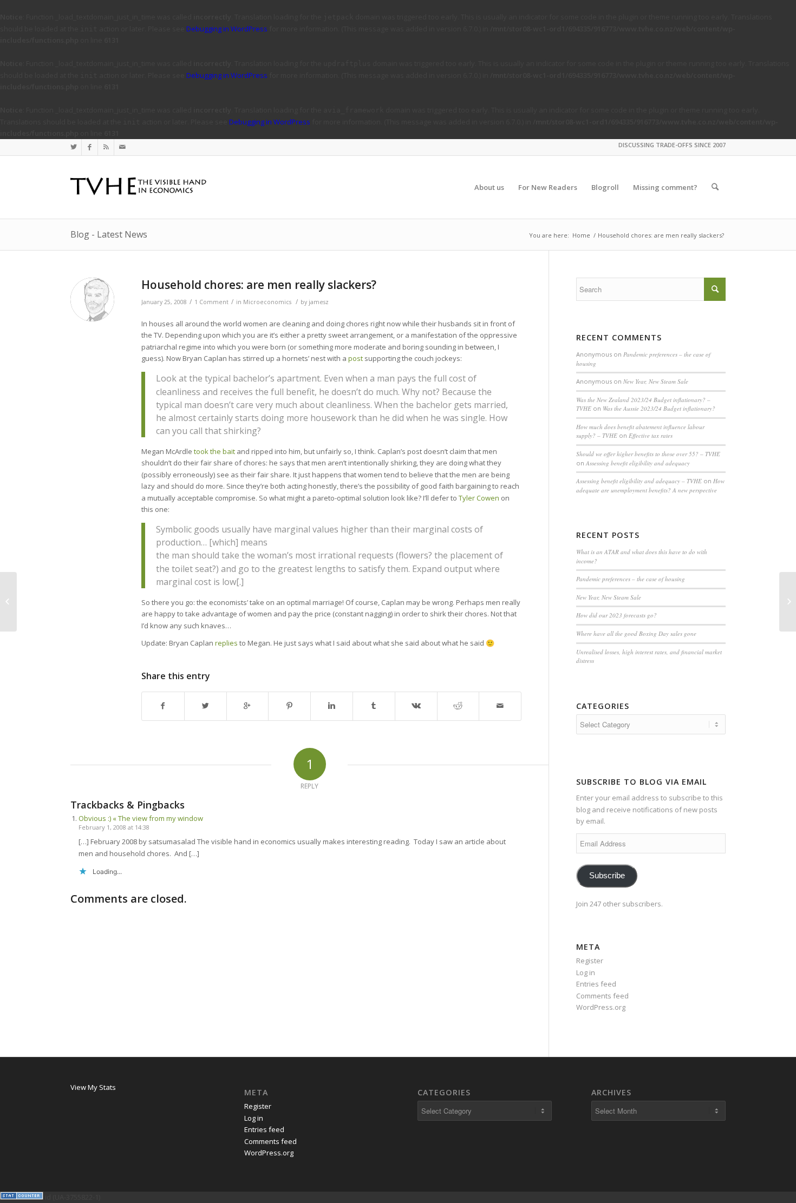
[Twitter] (73, 147)
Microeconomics (267, 302)
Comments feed (602, 996)
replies (226, 643)
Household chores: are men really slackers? (258, 284)
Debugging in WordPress (226, 29)
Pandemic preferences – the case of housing (630, 579)
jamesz (319, 302)
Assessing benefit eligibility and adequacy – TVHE (639, 481)
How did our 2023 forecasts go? (616, 615)
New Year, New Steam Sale (655, 381)
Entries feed (596, 984)
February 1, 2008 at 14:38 (114, 827)
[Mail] (122, 147)
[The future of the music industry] (8, 602)
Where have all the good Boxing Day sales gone (636, 633)
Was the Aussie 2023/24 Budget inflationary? (659, 408)
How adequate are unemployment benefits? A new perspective (650, 485)
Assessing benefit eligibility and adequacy (638, 463)
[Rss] (106, 147)
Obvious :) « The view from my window (141, 818)
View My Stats (93, 1087)
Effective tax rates (651, 435)
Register (589, 960)
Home (581, 235)
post (355, 358)
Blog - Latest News (108, 234)
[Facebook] (89, 147)
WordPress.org (600, 1007)
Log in (585, 972)
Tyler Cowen (479, 498)
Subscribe (607, 875)
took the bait (214, 451)
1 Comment (211, 302)
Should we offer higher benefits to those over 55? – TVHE (648, 454)
